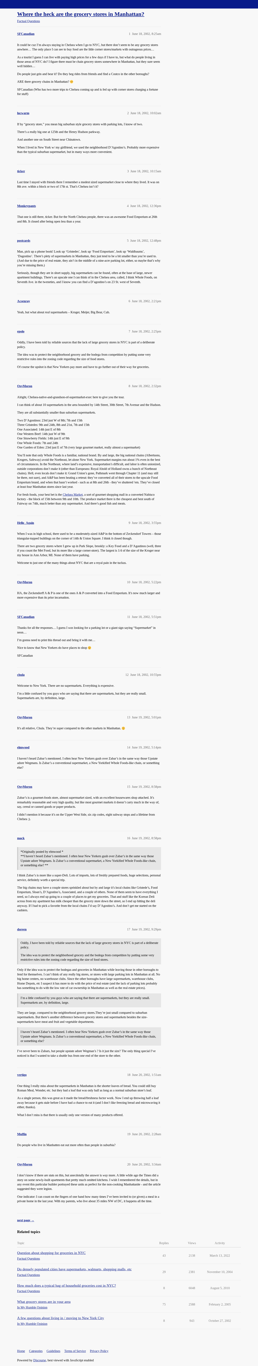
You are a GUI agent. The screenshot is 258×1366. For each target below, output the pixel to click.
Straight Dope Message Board (21, 4)
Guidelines (53, 1351)
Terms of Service (75, 1351)
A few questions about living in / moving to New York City (60, 1318)
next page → (25, 1220)
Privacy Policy (99, 1351)
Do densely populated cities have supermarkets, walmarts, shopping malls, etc (74, 1269)
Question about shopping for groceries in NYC (51, 1253)
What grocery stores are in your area (44, 1302)
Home (21, 1351)
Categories (36, 1351)
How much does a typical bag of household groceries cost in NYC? (66, 1285)
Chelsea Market (73, 494)
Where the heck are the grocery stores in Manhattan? (80, 14)
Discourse (39, 1360)
